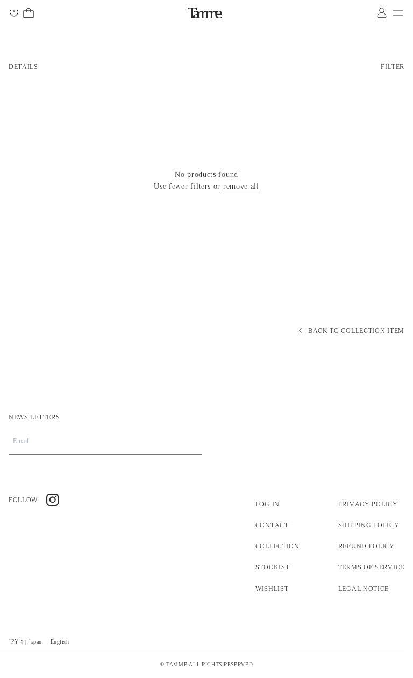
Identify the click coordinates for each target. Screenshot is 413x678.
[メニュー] (397, 12)
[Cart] (28, 13)
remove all (241, 186)
